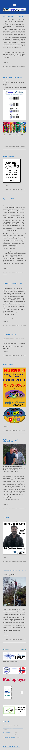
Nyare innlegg (23, 649)
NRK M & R (7, 721)
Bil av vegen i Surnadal (7, 734)
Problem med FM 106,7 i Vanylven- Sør (14, 570)
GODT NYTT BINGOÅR (10, 334)
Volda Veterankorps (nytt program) (13, 16)
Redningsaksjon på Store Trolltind (9, 737)
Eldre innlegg (6, 649)
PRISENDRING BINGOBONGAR (12, 77)
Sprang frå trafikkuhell (7, 732)
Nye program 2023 (8, 199)
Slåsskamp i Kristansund (7, 725)
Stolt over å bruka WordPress (11, 747)
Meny (14, 4)
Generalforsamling (8, 156)
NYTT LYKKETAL (8, 365)
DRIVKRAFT (7, 517)
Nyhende (23, 146)
